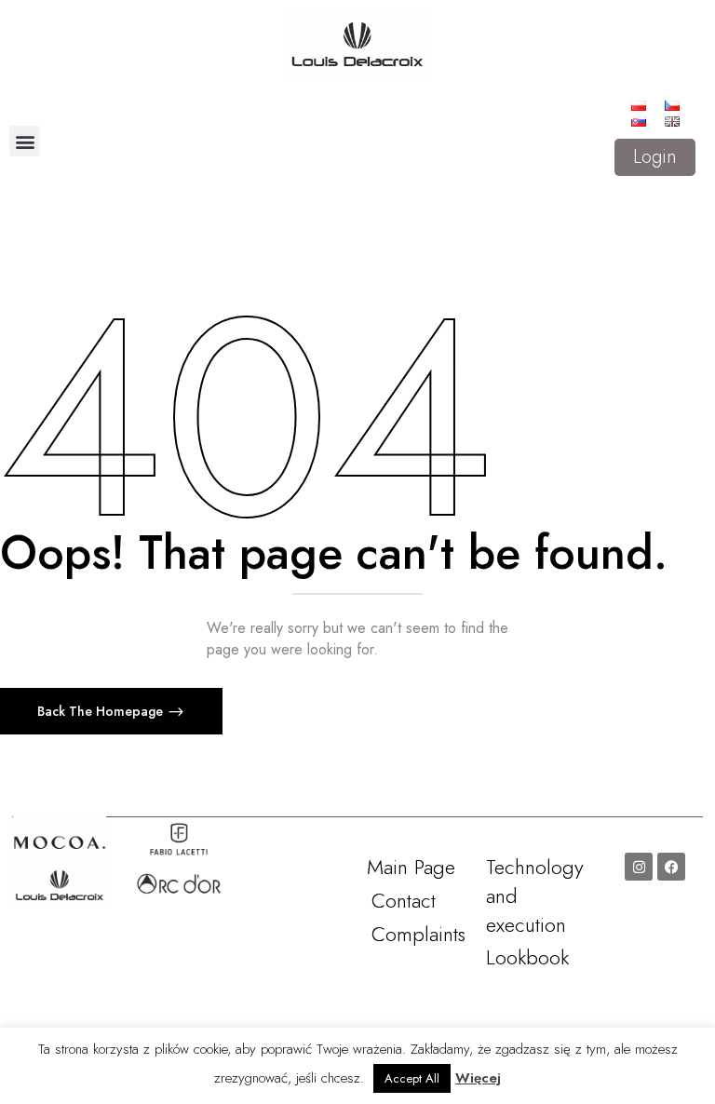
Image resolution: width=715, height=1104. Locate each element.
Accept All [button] (411, 1078)
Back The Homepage (102, 711)
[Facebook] (671, 867)
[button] (24, 141)
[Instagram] (639, 867)
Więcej (478, 1078)
